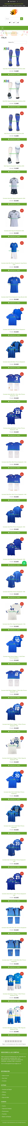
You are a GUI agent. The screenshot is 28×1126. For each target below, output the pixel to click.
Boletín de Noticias (6, 1116)
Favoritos (4, 1114)
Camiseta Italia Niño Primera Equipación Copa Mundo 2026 (14, 263)
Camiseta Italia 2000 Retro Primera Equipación (14, 329)
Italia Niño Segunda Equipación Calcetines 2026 (14, 101)
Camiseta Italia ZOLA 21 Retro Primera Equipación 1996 (14, 894)
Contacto (4, 1081)
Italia (17, 33)
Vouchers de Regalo (7, 1089)
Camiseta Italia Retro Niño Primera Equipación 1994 (14, 462)
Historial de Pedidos (7, 1108)
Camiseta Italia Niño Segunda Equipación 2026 (14, 198)
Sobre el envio (5, 1075)
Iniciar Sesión (12, 1)
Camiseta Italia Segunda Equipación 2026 (14, 230)
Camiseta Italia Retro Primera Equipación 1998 (14, 591)
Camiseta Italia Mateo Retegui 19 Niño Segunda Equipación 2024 (14, 1028)
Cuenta (4, 1106)
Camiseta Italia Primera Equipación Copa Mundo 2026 (14, 297)
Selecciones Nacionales (10, 33)
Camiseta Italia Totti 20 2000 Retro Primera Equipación (14, 792)
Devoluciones (5, 1111)
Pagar (24, 5)
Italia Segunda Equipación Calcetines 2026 (14, 166)
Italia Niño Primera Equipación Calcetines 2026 (14, 68)
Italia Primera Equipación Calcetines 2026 (14, 133)
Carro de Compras (18, 5)
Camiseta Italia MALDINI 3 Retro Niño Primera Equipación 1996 (14, 394)
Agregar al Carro (15, 74)
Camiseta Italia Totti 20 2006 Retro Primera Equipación (14, 826)
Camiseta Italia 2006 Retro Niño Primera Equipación (14, 927)
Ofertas (4, 1094)
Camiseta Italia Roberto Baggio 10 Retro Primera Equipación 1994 (14, 724)
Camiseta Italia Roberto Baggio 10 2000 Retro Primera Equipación (14, 657)
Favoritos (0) (10, 5)
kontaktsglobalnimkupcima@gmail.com (12, 1063)
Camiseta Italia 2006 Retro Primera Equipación (14, 362)
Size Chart (4, 1078)
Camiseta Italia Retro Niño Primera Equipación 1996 (14, 494)
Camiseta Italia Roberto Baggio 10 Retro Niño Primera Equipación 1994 (14, 691)
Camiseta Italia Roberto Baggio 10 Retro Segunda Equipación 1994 (14, 758)
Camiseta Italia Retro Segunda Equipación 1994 (14, 624)
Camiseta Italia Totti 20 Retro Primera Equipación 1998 (14, 860)
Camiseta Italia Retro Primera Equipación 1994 (14, 527)
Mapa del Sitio (5, 1097)
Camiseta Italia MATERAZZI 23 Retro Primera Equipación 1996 (14, 428)
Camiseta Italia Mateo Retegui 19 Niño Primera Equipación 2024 (14, 994)
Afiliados (4, 1092)
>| (20, 1041)
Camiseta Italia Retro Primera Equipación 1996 (14, 559)
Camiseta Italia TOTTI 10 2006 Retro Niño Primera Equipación (14, 960)
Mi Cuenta (5, 5)
